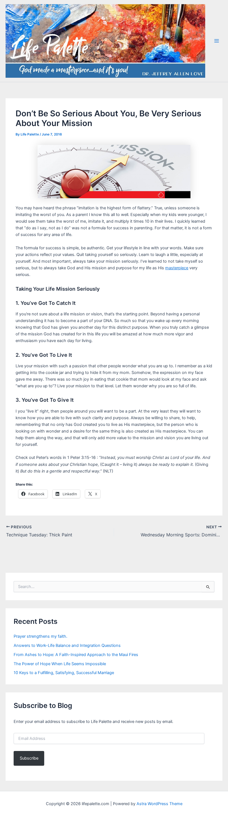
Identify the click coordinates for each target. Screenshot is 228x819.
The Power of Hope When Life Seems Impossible (60, 663)
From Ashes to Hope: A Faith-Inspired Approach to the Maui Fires (76, 654)
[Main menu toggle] (216, 41)
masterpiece (176, 267)
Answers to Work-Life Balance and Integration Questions (67, 645)
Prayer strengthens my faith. (40, 636)
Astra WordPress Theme (159, 803)
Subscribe (29, 758)
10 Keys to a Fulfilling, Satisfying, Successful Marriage (64, 672)
